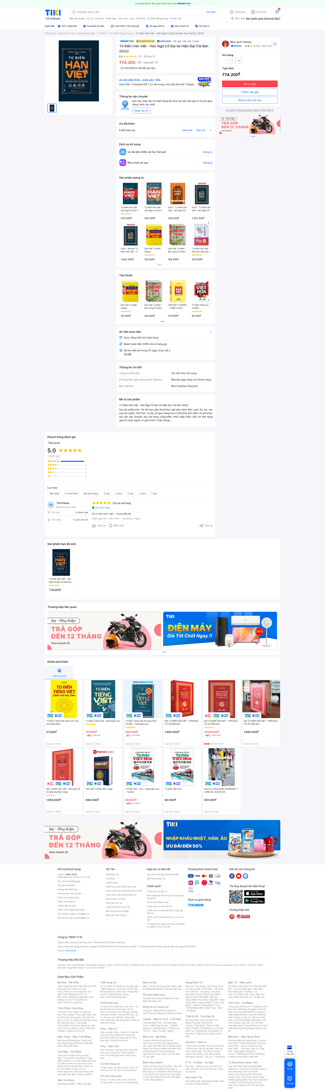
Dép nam (115, 1052)
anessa (218, 965)
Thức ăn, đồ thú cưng (73, 1028)
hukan (81, 967)
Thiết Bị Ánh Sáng (247, 1043)
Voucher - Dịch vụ (196, 1042)
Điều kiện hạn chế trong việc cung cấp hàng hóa (165, 896)
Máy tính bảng (71, 1046)
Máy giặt (238, 991)
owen (109, 965)
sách (132, 18)
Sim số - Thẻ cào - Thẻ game (210, 1056)
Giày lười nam (106, 1050)
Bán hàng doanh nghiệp (117, 911)
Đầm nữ (111, 986)
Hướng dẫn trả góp (67, 905)
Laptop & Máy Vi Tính (208, 1002)
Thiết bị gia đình (84, 1084)
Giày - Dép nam (109, 1046)
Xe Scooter (211, 1069)
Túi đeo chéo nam (117, 1079)
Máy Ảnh (254, 1056)
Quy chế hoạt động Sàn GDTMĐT (163, 874)
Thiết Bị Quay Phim (245, 1054)
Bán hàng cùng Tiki (156, 878)
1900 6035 (71, 950)
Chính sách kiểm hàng (68, 897)
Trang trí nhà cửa (151, 1040)
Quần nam (119, 1006)
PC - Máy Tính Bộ (156, 1031)
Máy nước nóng (246, 994)
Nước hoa (68, 1071)
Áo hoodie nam (113, 1012)
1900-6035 (71, 874)
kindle (192, 965)
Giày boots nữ (111, 1037)
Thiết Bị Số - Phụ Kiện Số (200, 1016)
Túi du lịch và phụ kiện (160, 986)
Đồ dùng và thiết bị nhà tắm (162, 1048)
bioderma (135, 965)
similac (242, 965)
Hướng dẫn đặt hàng (67, 889)
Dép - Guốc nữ (121, 1032)
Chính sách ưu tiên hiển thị (159, 906)
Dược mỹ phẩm (84, 1074)
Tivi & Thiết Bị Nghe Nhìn (203, 1006)
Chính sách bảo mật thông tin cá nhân (124, 890)
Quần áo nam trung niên (117, 1020)
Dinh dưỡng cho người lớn (75, 997)
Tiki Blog (110, 878)
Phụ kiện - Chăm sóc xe (197, 1066)
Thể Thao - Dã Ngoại (240, 1002)
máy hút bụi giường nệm (246, 1078)
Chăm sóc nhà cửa (76, 1031)
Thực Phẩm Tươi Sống (70, 1008)
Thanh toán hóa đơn (195, 1046)
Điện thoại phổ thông (73, 1043)
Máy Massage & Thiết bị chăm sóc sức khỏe (77, 1062)
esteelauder (79, 965)
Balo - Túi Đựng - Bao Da (246, 1048)
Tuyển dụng (111, 882)
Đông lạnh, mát (78, 1017)
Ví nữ (131, 1067)
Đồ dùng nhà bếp (66, 1084)
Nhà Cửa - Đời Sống (154, 1036)
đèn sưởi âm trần (242, 1085)
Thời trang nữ (108, 982)
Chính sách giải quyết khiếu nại (121, 895)
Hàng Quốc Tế (194, 982)
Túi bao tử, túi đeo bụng (126, 1082)
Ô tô (202, 1069)
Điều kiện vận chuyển (116, 915)
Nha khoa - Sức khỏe (203, 1054)
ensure (117, 965)
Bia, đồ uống (68, 1022)
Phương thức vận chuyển (69, 893)
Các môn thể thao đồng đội (248, 1020)
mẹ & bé (99, 18)
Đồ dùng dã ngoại (247, 1009)
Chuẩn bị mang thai (73, 1002)
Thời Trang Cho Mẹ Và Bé (70, 986)
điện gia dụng (76, 18)
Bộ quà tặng (157, 1079)
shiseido (62, 967)
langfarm (72, 967)
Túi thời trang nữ (110, 1063)
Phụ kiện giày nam (115, 1055)
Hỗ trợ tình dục (82, 1071)
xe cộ (89, 18)
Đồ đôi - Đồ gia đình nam (122, 1014)
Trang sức (148, 1010)
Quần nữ (121, 986)
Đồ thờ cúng (154, 1054)
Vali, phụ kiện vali (173, 989)
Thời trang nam (109, 1002)
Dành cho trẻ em (72, 1025)
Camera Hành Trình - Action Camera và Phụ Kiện (246, 1046)
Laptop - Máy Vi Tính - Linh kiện (162, 1019)
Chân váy (120, 991)
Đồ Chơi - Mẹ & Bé (68, 982)
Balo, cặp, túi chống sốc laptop (162, 987)
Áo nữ (103, 986)
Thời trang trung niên (116, 997)
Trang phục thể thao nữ (239, 1006)
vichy (88, 967)
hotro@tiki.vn (82, 914)
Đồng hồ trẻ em (174, 1013)
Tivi (235, 994)
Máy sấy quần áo (243, 997)
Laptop (170, 1031)
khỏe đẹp (111, 18)
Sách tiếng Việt (193, 1081)
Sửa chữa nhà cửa (157, 1043)
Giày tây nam (121, 1050)
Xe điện (214, 1066)
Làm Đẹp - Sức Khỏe (69, 1051)
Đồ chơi (87, 986)
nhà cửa (122, 18)
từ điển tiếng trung (158, 18)
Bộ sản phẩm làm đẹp (75, 1073)
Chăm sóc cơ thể (72, 1060)
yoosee (228, 965)
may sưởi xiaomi (243, 1074)
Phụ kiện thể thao (247, 1012)
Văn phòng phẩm (210, 1081)
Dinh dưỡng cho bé (72, 994)
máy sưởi (232, 1066)
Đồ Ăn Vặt (153, 1074)
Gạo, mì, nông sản (73, 1020)
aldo (166, 965)
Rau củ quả (68, 1014)
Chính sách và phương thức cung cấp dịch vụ (165, 911)
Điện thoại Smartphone (69, 1040)
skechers (157, 965)
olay (235, 965)
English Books (202, 1084)
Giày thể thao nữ (253, 1025)
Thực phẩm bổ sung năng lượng (247, 1026)
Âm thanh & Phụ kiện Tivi (240, 986)
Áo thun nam (106, 1006)
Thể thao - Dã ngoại (199, 991)
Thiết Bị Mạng (159, 1028)
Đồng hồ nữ (159, 1010)
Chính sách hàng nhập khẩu (71, 909)
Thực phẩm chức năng (74, 1058)
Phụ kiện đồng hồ (157, 1013)
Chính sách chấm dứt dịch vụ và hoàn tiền (165, 918)
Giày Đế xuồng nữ (119, 1040)
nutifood (183, 965)
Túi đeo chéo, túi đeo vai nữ (113, 1067)
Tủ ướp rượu (259, 997)
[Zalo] (245, 876)
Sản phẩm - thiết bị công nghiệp (205, 1003)
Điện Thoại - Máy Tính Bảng (74, 1036)
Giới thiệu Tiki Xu (114, 903)
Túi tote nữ (118, 1070)
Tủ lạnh (237, 989)
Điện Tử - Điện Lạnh (240, 982)
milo (149, 965)
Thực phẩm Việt (83, 1014)
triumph (173, 965)
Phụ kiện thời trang (154, 994)
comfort (252, 965)
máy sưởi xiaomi (250, 1077)
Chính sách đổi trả (66, 901)
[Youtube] (238, 876)
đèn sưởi (243, 1066)
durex (125, 965)
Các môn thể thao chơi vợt (247, 1021)
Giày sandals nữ (117, 1035)
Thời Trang (211, 986)
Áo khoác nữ (123, 989)
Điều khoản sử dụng (115, 899)
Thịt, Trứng (72, 1012)
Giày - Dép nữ (108, 1028)
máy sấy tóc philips (249, 1069)
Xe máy (194, 1069)
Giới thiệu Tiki (112, 874)
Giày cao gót (106, 1032)
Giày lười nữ (125, 1037)
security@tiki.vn (82, 918)
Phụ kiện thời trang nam (161, 999)
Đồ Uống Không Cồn (160, 1077)
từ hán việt (175, 18)
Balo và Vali (150, 982)
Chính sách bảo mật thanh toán (121, 886)
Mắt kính (169, 998)
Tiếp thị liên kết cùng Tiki (118, 907)
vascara (61, 965)
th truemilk (91, 965)
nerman (200, 965)
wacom (209, 965)
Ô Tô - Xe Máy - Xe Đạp (199, 1062)
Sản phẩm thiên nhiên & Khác (75, 1064)
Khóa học (211, 1046)
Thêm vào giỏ (250, 92)
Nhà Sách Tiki (194, 1077)
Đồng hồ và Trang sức (156, 1006)
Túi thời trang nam (111, 1076)
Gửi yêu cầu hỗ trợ (66, 885)
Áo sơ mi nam (119, 1009)
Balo (145, 986)
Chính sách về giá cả (157, 891)
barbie (102, 965)
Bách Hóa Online (153, 1062)
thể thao (141, 18)
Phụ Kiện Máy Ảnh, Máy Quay (242, 1040)
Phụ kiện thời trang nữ (153, 998)
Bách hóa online (200, 999)
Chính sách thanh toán (158, 902)
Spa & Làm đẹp (206, 1048)
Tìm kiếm (211, 12)
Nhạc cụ (166, 1054)
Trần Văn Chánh (190, 41)
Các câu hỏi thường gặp (69, 881)
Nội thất (157, 1046)
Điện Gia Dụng (66, 1080)
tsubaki (101, 967)
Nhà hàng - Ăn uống (201, 1051)
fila (94, 967)
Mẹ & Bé (204, 997)
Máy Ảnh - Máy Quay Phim (244, 1036)
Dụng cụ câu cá (242, 1017)
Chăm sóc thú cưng (152, 1066)
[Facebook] (232, 876)
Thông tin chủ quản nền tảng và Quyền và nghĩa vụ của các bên (166, 925)
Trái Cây (62, 1012)
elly (143, 965)
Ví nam (103, 1079)
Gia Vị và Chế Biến (157, 1071)
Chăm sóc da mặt (66, 1055)
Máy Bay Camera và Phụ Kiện (246, 1055)
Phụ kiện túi (130, 1070)
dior (69, 965)
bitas (259, 965)
